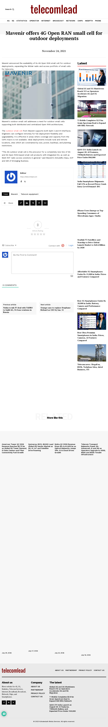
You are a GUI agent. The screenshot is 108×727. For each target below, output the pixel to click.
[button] (10, 9)
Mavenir (14, 194)
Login (70, 245)
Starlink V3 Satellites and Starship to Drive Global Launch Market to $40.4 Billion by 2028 (91, 244)
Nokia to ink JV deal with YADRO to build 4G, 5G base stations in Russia (18, 310)
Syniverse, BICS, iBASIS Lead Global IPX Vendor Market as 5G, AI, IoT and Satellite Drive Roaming (40, 447)
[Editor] (11, 177)
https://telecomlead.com (28, 177)
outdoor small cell (14, 131)
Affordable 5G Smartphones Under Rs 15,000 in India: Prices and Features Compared (91, 274)
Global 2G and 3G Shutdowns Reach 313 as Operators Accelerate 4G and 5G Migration (90, 92)
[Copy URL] (20, 203)
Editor (23, 173)
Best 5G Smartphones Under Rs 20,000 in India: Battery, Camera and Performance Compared (91, 305)
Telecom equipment (30, 194)
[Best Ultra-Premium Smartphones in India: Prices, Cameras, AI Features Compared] (91, 321)
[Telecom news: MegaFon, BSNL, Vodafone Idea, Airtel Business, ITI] (91, 353)
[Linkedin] (27, 203)
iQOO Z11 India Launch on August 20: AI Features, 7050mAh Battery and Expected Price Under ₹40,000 (91, 153)
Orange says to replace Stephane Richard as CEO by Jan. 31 (55, 309)
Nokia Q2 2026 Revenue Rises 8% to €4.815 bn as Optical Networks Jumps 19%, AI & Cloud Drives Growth (65, 448)
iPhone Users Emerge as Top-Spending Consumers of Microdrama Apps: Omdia (90, 213)
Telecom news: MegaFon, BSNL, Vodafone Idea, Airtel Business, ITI (90, 367)
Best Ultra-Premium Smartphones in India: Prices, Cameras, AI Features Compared (90, 336)
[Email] (45, 203)
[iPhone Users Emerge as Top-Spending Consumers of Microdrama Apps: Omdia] (91, 199)
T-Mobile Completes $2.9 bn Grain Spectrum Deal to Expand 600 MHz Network (91, 123)
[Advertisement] (92, 388)
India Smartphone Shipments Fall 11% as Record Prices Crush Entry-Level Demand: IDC (91, 184)
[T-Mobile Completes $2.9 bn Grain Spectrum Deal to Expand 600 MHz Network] (91, 108)
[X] (25, 181)
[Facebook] (21, 181)
